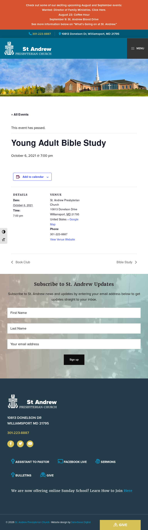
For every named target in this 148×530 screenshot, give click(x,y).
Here (128, 490)
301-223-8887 (41, 34)
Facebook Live (75, 462)
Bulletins (23, 475)
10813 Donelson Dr (28, 420)
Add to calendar (33, 177)
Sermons (108, 462)
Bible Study (125, 262)
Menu (140, 48)
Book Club (22, 262)
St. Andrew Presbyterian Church (32, 522)
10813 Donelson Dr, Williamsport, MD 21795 (90, 34)
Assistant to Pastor (32, 462)
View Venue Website (62, 239)
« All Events (20, 114)
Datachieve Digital (81, 522)
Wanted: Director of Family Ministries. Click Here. (74, 10)
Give (122, 525)
